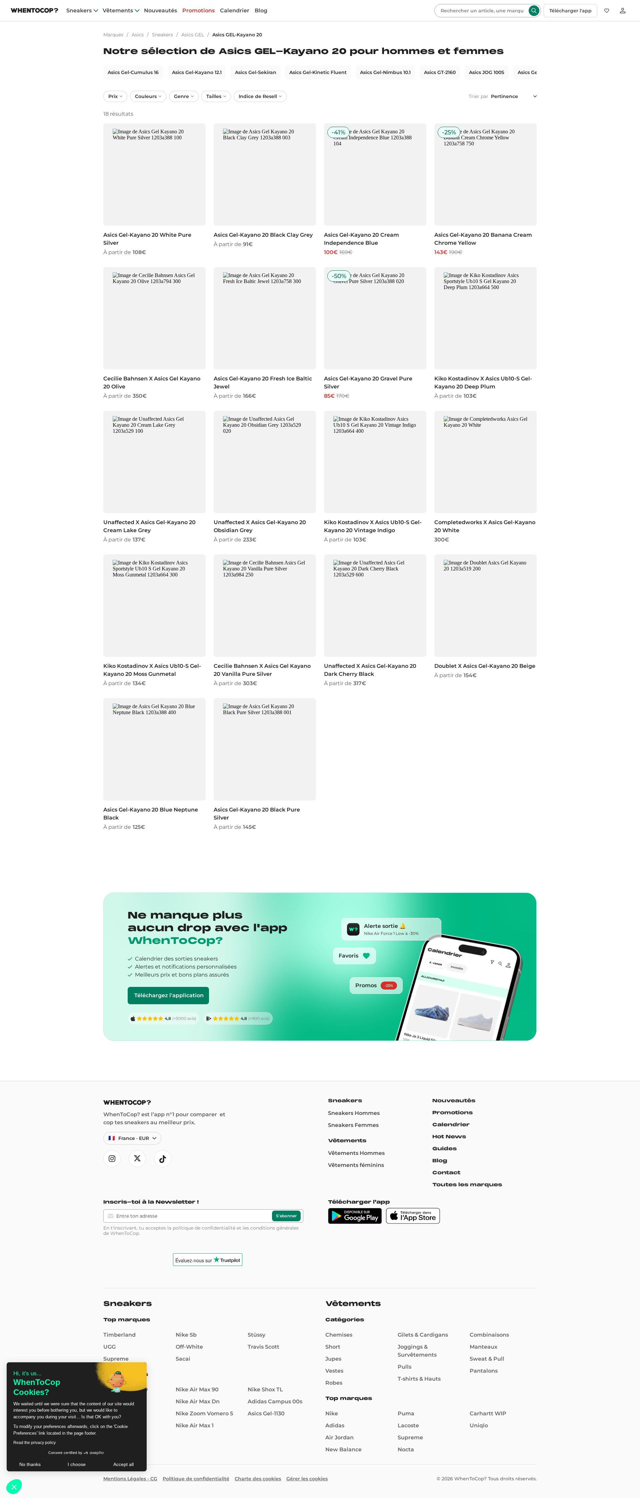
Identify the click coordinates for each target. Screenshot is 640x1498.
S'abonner (286, 1215)
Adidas (334, 1425)
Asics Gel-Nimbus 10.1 (385, 72)
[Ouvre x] (137, 1158)
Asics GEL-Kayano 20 (237, 34)
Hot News (449, 1137)
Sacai (183, 1359)
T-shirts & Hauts (419, 1379)
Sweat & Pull (487, 1359)
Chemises (338, 1335)
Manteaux (483, 1347)
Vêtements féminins (356, 1165)
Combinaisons (489, 1335)
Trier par (478, 96)
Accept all (123, 1464)
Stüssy (256, 1335)
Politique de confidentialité (196, 1479)
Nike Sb (186, 1335)
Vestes (334, 1371)
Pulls (404, 1367)
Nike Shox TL (265, 1389)
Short (332, 1347)
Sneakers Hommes (354, 1113)
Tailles (213, 96)
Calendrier (234, 11)
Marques (113, 34)
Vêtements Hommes (356, 1153)
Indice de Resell (258, 96)
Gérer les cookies (307, 1479)
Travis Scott (263, 1347)
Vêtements (118, 11)
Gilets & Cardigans (423, 1335)
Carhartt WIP (488, 1413)
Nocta (406, 1449)
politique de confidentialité (204, 1228)
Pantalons (484, 1371)
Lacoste (408, 1425)
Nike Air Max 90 (197, 1389)
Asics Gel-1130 (266, 1413)
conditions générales (274, 1228)
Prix (113, 96)
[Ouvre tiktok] (162, 1158)
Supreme (116, 1359)
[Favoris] (606, 10)
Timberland (119, 1335)
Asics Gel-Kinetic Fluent (318, 72)
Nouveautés (160, 11)
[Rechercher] (534, 10)
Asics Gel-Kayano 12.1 (197, 72)
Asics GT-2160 (440, 72)
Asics (138, 34)
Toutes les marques (467, 1185)
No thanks (30, 1464)
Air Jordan (339, 1437)
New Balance (343, 1449)
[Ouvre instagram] (112, 1158)
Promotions (198, 11)
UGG (109, 1347)
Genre (181, 96)
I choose (77, 1464)
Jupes (333, 1359)
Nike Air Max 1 (195, 1425)
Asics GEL (192, 34)
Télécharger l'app (570, 11)
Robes (333, 1383)
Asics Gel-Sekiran (255, 72)
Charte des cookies (258, 1479)
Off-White (189, 1347)
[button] (14, 1487)
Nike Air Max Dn (198, 1401)
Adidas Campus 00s (275, 1401)
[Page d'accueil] (34, 11)
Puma (406, 1413)
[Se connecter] (622, 10)
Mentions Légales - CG (130, 1479)
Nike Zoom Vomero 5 (204, 1413)
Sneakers (79, 11)
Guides (444, 1149)
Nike (331, 1413)
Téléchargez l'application (169, 995)
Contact (446, 1173)
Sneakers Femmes (353, 1125)
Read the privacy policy (34, 1442)
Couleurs (146, 96)
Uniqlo (479, 1425)
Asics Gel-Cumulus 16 (133, 72)
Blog (261, 11)
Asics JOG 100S (486, 72)
